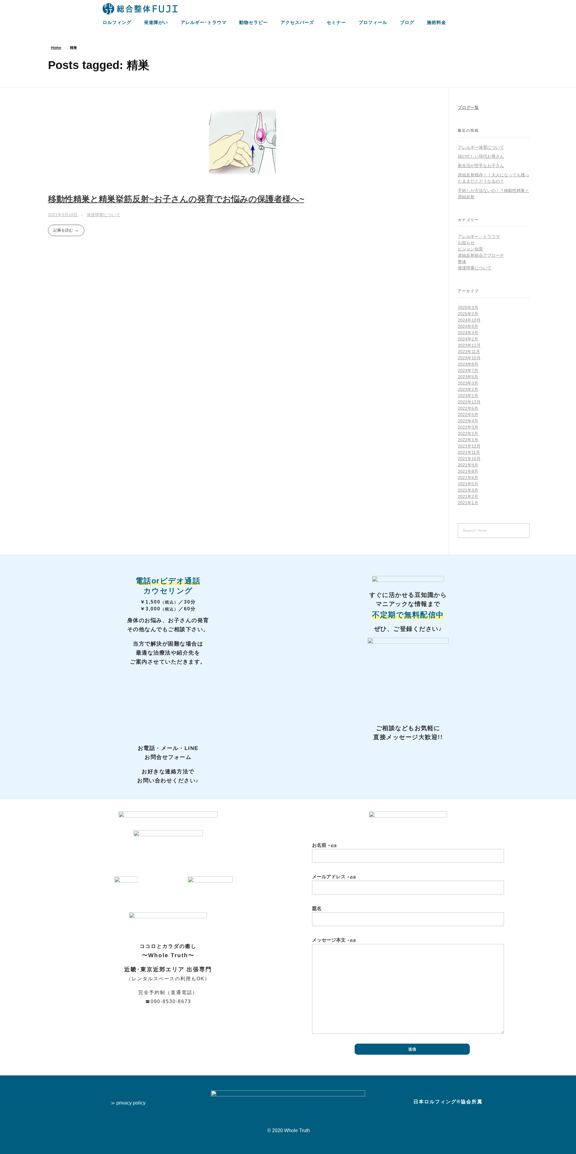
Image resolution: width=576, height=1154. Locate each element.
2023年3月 (468, 383)
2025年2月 (468, 313)
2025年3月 (468, 307)
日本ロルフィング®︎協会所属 (447, 1101)
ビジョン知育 (470, 249)
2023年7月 (468, 370)
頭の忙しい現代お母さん (481, 156)
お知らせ (466, 242)
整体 (462, 261)
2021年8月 (468, 471)
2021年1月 (468, 502)
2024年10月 (469, 320)
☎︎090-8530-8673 (168, 1001)
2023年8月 (468, 364)
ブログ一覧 (468, 107)
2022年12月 (469, 402)
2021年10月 (469, 458)
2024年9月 (468, 326)
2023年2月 (468, 389)
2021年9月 (468, 465)
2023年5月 (468, 376)
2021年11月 (469, 452)
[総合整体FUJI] (140, 8)
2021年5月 (468, 483)
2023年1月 (468, 395)
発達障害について (103, 214)
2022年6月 (468, 408)
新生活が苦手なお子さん (481, 165)
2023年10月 (469, 357)
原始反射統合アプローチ (481, 255)
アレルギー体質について (481, 147)
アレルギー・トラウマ (479, 236)
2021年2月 (468, 496)
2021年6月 (468, 477)
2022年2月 (468, 433)
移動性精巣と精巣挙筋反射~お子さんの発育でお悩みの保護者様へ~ (176, 199)
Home (56, 48)
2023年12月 (469, 345)
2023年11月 (469, 351)
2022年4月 (468, 420)
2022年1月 (468, 439)
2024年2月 (468, 339)
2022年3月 (468, 427)
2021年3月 (468, 490)
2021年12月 (469, 446)
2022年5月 (468, 414)
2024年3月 (468, 332)
